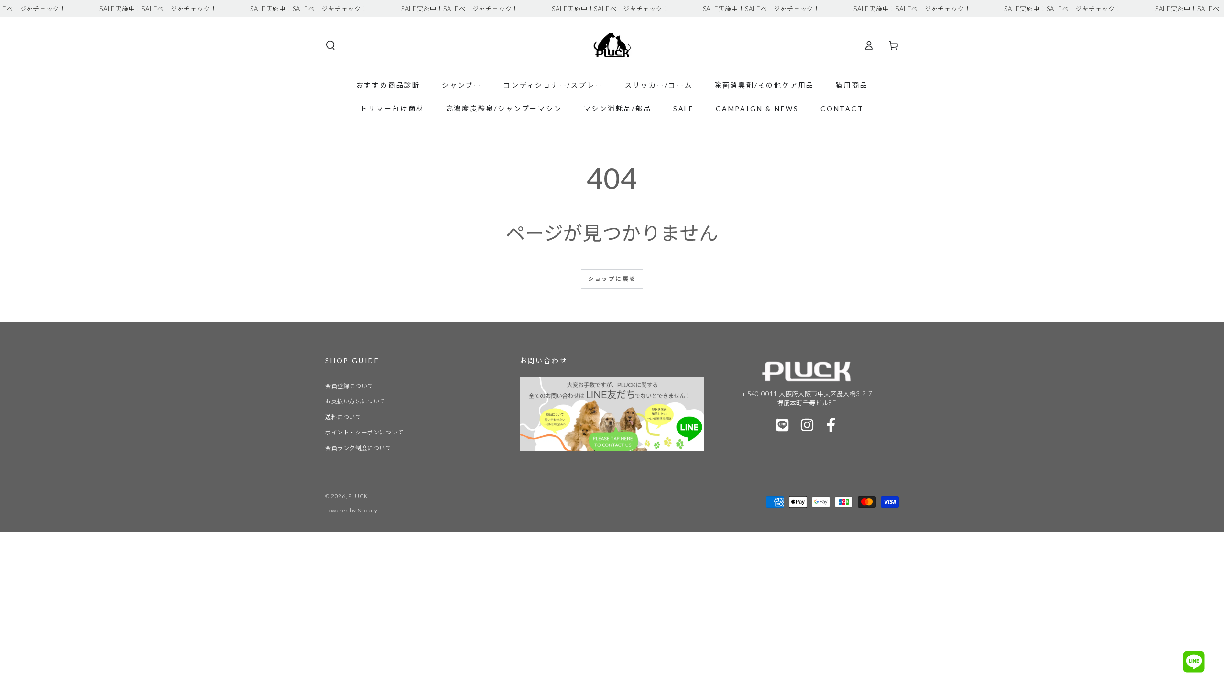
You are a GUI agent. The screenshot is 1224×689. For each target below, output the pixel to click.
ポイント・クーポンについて (364, 432)
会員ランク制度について (358, 448)
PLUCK (358, 496)
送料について (343, 417)
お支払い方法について (355, 401)
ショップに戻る (612, 278)
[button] (330, 45)
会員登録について (349, 385)
